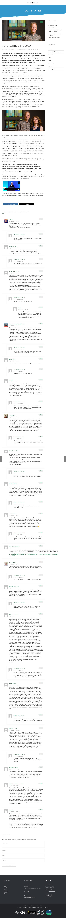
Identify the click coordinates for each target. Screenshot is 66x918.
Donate (5, 890)
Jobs (4, 893)
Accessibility (25, 907)
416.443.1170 (49, 889)
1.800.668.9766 (52, 891)
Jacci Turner (12, 562)
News (42, 21)
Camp (5, 886)
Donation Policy (46, 907)
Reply (41, 219)
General (50, 54)
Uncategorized (52, 69)
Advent (50, 49)
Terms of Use (39, 907)
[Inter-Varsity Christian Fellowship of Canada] (33, 2)
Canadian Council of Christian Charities (32, 912)
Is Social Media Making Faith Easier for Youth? (55, 30)
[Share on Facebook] (31, 49)
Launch (5, 889)
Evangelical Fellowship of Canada (20, 912)
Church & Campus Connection (29, 897)
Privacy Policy (19, 907)
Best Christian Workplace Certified (49, 912)
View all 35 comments (21, 49)
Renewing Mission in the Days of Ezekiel (55, 34)
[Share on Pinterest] (35, 49)
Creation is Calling (52, 25)
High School (6, 887)
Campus (5, 884)
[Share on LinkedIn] (37, 49)
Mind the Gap (51, 27)
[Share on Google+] (39, 49)
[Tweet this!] (33, 49)
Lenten (50, 57)
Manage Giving (6, 892)
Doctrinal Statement (32, 907)
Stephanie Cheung (14, 546)
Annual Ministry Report (54, 52)
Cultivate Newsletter (28, 895)
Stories (50, 66)
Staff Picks (51, 63)
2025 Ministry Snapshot (54, 37)
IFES (40, 912)
